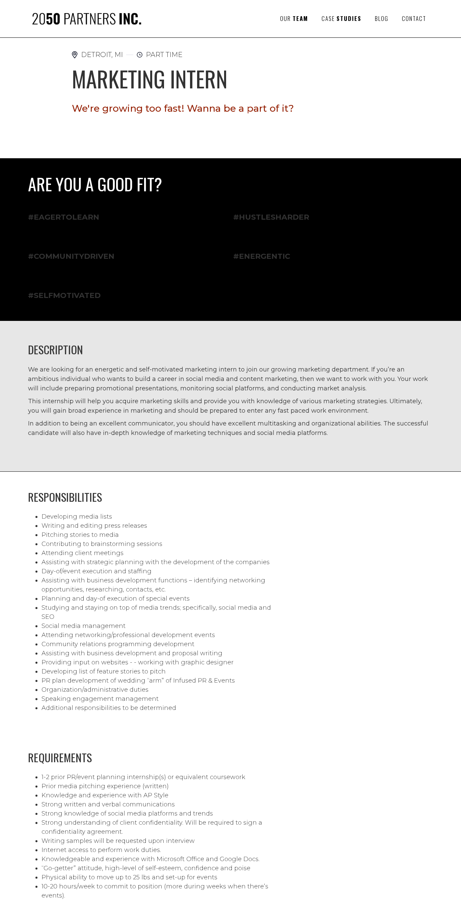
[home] (86, 18)
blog (381, 18)
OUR (294, 18)
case (341, 18)
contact (414, 18)
